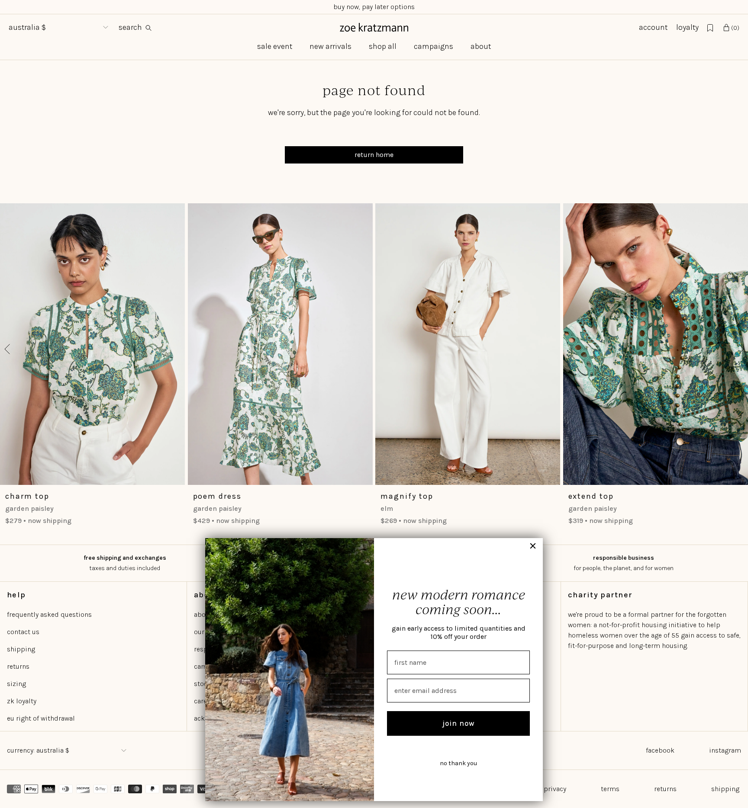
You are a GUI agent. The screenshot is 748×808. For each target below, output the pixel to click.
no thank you (458, 763)
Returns (665, 789)
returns (18, 666)
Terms (610, 789)
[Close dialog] (532, 545)
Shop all (383, 46)
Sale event (274, 46)
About (481, 46)
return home (374, 155)
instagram (725, 750)
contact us (23, 632)
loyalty (687, 27)
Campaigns (433, 46)
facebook (660, 750)
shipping (21, 649)
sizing (16, 684)
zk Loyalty (21, 701)
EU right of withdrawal (41, 718)
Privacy (555, 789)
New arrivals (330, 46)
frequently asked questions (49, 614)
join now (458, 723)
